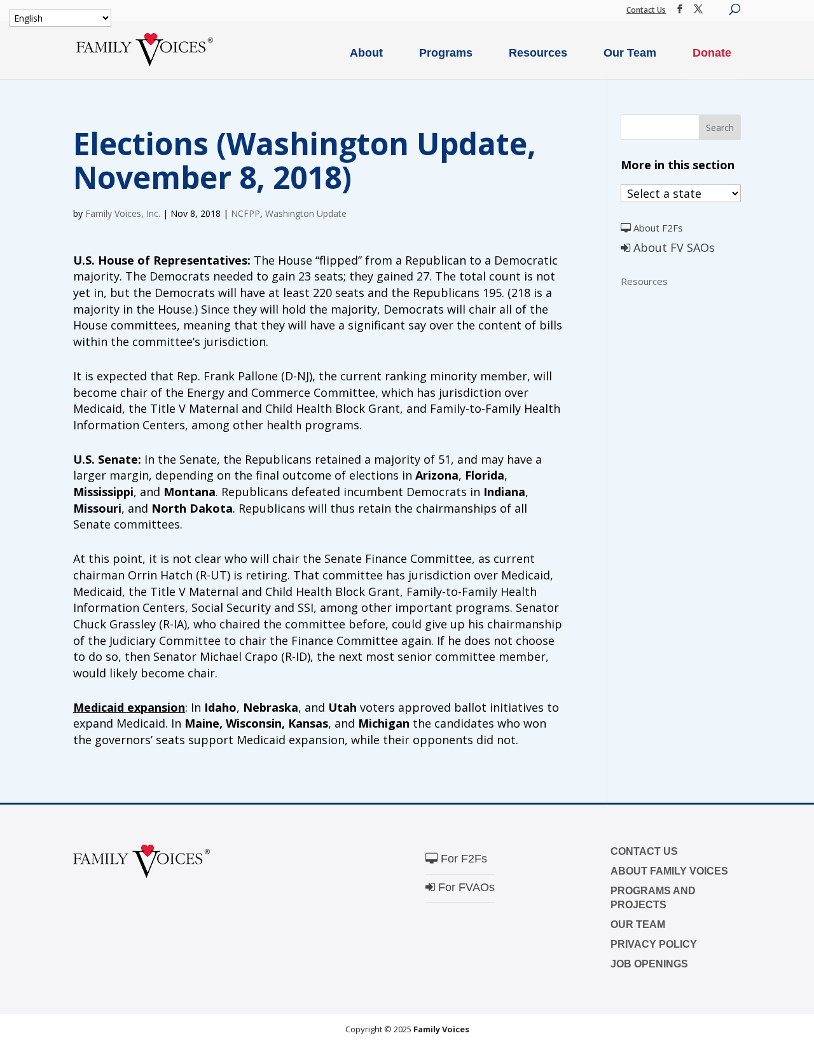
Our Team (630, 52)
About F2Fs (657, 227)
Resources (538, 52)
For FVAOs (465, 887)
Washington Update (306, 213)
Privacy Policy (653, 944)
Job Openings (649, 963)
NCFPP (245, 213)
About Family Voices (669, 871)
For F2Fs (462, 858)
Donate (712, 52)
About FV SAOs (672, 247)
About (366, 52)
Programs (446, 52)
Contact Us (646, 9)
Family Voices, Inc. (122, 213)
